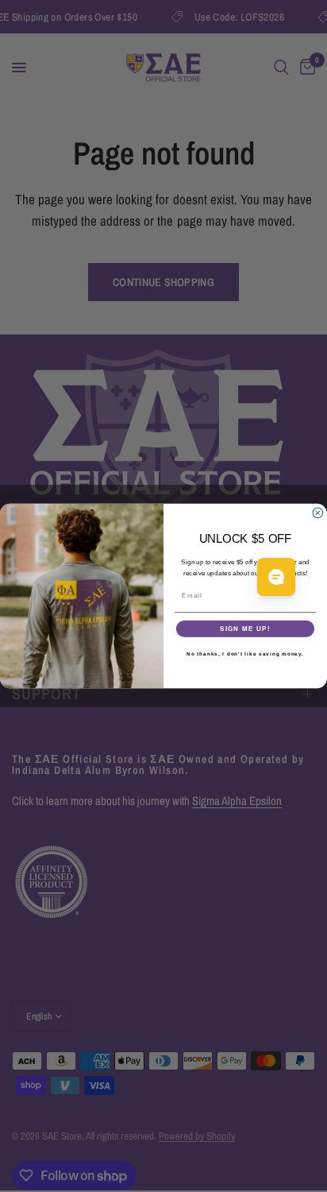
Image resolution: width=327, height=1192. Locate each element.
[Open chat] (276, 577)
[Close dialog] (318, 513)
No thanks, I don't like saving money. (245, 653)
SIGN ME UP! (245, 629)
